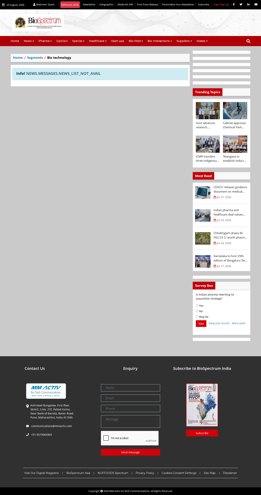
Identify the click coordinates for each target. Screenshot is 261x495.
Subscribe (203, 4)
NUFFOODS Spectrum (113, 473)
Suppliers (183, 41)
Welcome (45, 4)
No (200, 311)
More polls (239, 323)
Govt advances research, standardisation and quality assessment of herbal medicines (207, 125)
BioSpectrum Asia (78, 473)
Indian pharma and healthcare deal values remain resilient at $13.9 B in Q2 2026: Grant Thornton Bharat (230, 212)
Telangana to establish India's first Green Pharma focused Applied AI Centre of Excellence (234, 158)
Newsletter (89, 4)
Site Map (210, 473)
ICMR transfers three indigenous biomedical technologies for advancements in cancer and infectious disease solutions (207, 158)
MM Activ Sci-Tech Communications (129, 491)
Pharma (44, 41)
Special (77, 41)
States (201, 41)
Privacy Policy (145, 473)
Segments (35, 57)
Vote (201, 323)
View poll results (219, 323)
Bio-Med (135, 41)
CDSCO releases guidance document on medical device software (230, 189)
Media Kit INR (125, 4)
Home (15, 41)
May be (203, 317)
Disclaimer (230, 473)
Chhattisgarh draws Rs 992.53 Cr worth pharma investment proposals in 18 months (230, 235)
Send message (130, 452)
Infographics (106, 4)
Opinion (62, 41)
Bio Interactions (159, 41)
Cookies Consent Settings (179, 473)
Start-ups (117, 41)
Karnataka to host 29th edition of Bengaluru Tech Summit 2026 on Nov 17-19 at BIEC (230, 258)
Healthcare (96, 41)
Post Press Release (147, 4)
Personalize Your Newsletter (178, 4)
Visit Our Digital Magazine (41, 473)
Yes (200, 305)
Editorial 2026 (70, 5)
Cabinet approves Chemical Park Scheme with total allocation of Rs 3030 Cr (234, 125)
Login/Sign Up (221, 4)
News (28, 41)
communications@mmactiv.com (51, 426)
